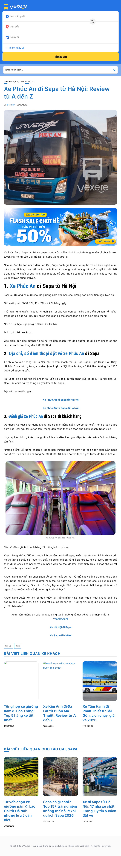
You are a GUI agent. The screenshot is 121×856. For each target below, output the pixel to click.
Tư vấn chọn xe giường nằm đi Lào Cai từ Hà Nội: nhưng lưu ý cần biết (19, 811)
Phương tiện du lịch (14, 82)
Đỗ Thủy (11, 105)
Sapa (18, 646)
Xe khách (29, 82)
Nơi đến (14, 26)
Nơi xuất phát (17, 16)
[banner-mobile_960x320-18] (60, 226)
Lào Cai (8, 646)
